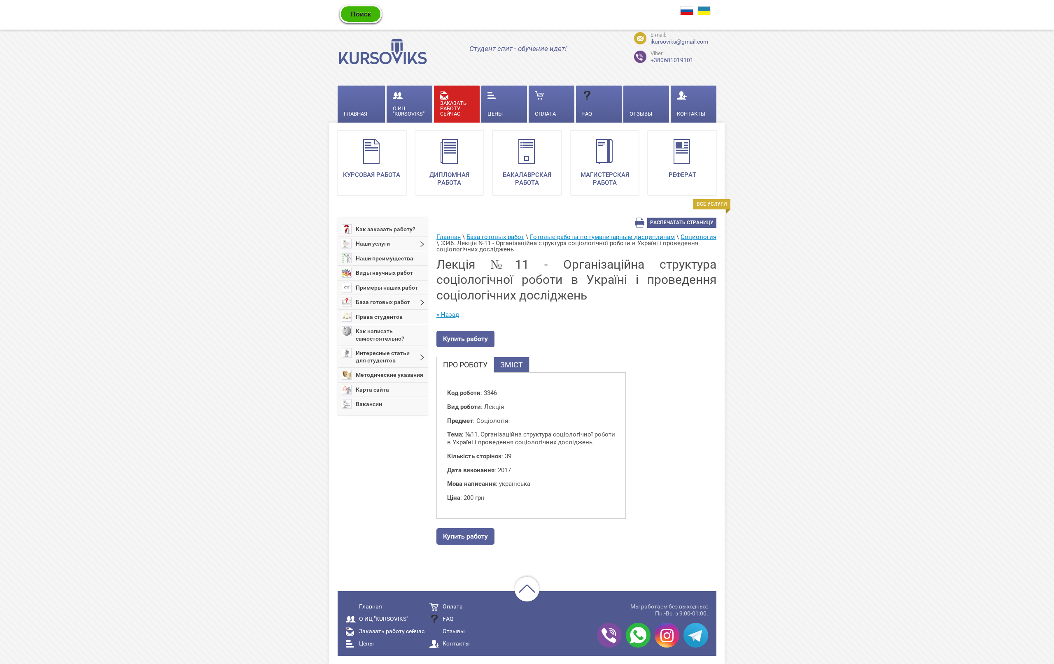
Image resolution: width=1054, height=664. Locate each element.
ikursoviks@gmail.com (679, 41)
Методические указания (389, 374)
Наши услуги (373, 243)
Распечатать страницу (682, 222)
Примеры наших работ (387, 287)
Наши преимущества (384, 258)
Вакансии (369, 404)
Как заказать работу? (385, 229)
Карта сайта (372, 389)
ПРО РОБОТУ (465, 364)
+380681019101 (665, 56)
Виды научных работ (384, 272)
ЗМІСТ (511, 364)
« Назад (447, 314)
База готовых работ (383, 302)
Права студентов (379, 316)
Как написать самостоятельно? (380, 335)
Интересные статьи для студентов (383, 357)
